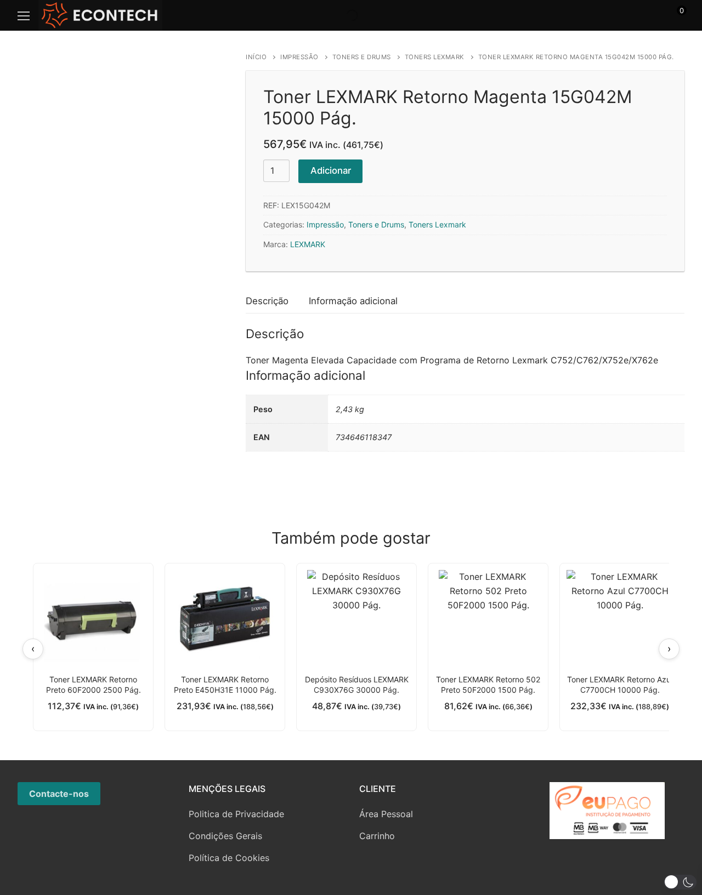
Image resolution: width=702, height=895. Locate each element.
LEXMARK (307, 244)
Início (256, 57)
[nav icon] (24, 15)
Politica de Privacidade (236, 813)
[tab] (267, 301)
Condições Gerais (225, 835)
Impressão (299, 57)
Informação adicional (353, 300)
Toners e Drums (361, 57)
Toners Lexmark (435, 57)
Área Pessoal (386, 813)
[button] (680, 882)
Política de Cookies (229, 857)
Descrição (267, 300)
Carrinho (377, 835)
